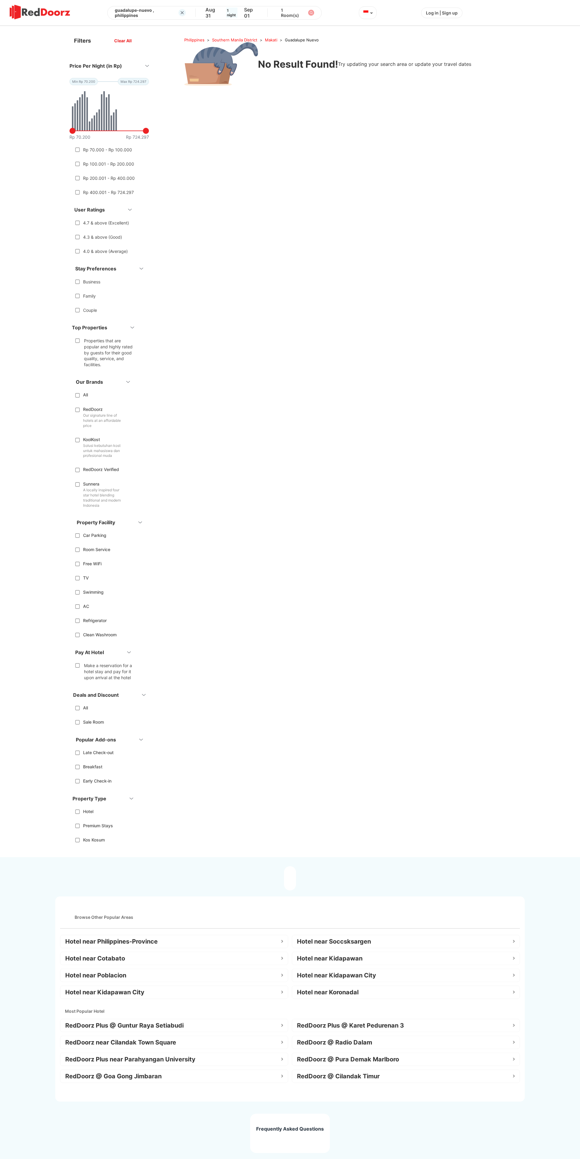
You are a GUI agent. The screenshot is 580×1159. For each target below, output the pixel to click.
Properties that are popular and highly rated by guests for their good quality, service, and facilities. (108, 352)
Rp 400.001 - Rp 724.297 (108, 192)
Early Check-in (97, 780)
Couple (90, 310)
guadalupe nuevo (302, 39)
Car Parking (94, 535)
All (85, 394)
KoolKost (91, 439)
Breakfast (92, 766)
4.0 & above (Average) (105, 251)
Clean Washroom (100, 634)
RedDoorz (93, 409)
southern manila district (234, 39)
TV (86, 577)
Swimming (93, 592)
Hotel (88, 811)
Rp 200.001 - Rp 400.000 (109, 178)
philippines (194, 39)
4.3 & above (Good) (102, 237)
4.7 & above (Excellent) (106, 222)
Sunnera (91, 483)
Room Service (96, 549)
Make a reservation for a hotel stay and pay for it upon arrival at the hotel (108, 671)
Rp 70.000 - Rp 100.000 (107, 149)
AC (86, 606)
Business (91, 281)
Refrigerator (95, 620)
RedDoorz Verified (101, 469)
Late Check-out (98, 752)
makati (271, 39)
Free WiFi (92, 563)
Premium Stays (98, 825)
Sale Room (93, 722)
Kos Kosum (94, 839)
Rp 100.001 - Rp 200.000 (108, 163)
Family (89, 296)
